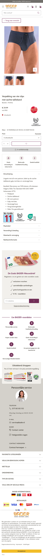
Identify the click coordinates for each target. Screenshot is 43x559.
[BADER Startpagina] (11, 6)
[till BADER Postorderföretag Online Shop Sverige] (19, 495)
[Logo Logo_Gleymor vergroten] (36, 122)
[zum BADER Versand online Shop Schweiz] (29, 495)
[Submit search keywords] (38, 12)
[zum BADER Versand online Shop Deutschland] (14, 495)
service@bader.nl (18, 422)
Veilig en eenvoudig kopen (13, 460)
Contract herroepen (16, 447)
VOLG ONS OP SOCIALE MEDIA (13, 485)
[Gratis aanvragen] (34, 301)
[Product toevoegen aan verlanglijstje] (26, 143)
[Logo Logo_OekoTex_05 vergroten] (32, 217)
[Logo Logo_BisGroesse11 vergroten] (8, 217)
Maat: (3, 134)
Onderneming (7, 473)
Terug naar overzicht (12, 20)
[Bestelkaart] (36, 7)
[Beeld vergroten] (35, 70)
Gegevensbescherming (21, 306)
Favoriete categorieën (11, 454)
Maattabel (38, 134)
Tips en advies (8, 479)
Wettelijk (6, 467)
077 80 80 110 (18, 408)
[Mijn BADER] (28, 7)
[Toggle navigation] (3, 7)
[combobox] (21, 12)
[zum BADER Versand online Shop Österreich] (24, 495)
